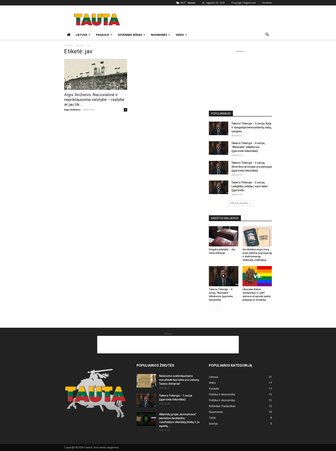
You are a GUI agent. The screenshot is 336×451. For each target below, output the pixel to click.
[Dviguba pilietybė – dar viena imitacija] (223, 236)
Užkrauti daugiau (239, 203)
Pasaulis (102, 35)
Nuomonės (159, 35)
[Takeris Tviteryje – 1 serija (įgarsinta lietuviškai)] (146, 400)
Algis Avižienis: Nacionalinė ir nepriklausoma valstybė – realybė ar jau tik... (94, 99)
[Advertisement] (201, 19)
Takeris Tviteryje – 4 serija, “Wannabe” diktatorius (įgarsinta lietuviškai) (248, 147)
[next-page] (217, 308)
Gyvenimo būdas (130, 35)
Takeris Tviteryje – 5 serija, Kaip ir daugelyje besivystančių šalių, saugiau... (251, 127)
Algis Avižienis (72, 109)
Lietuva (81, 35)
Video (180, 35)
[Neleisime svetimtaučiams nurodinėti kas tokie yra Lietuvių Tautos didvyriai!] (146, 381)
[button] (267, 35)
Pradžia (68, 45)
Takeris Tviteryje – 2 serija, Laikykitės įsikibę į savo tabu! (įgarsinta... (249, 186)
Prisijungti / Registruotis (243, 2)
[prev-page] (211, 308)
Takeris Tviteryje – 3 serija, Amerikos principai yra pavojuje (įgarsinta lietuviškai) (251, 166)
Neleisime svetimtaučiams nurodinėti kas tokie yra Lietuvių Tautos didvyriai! (179, 379)
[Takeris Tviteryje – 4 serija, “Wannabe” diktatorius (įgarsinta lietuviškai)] (218, 148)
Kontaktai (267, 2)
